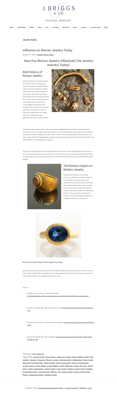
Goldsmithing (77, 360)
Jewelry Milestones (66, 366)
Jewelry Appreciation (63, 363)
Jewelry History (40, 366)
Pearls (83, 369)
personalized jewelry (30, 372)
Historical (40, 354)
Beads (74, 357)
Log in (90, 388)
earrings (55, 360)
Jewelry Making (52, 366)
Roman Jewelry (67, 372)
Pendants (89, 369)
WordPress (83, 388)
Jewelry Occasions (80, 366)
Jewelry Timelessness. (36, 369)
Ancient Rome (50, 357)
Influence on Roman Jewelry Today (47, 50)
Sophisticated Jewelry (36, 375)
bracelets (33, 360)
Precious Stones (44, 372)
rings (59, 372)
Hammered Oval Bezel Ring (33, 363)
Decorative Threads (44, 360)
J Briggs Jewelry (49, 363)
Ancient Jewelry (38, 357)
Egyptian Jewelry (65, 360)
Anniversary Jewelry (64, 357)
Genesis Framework (71, 388)
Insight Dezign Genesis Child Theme (50, 388)
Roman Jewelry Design (82, 372)
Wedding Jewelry (51, 375)
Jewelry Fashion (28, 366)
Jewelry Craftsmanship (80, 363)
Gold (34, 354)
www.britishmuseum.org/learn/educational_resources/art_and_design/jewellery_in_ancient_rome (58, 296)
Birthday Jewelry (83, 357)
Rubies (25, 375)
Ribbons (54, 372)
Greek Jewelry (88, 360)
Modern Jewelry (74, 369)
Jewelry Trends (50, 369)
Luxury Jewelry (61, 369)
